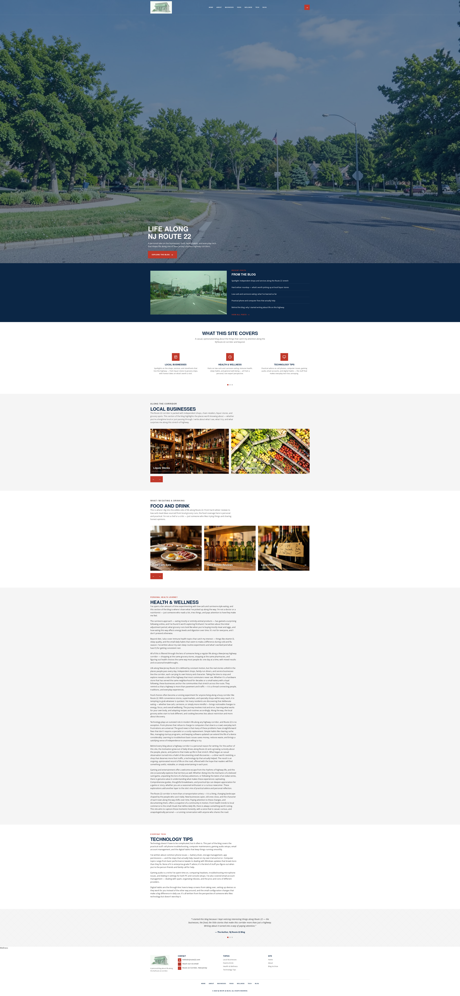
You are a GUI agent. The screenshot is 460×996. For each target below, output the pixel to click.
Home (211, 7)
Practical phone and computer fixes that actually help (253, 300)
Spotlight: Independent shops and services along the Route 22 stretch (260, 280)
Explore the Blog (162, 254)
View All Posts (241, 314)
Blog (265, 7)
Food (239, 7)
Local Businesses (230, 959)
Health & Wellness (230, 966)
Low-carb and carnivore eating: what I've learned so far (254, 294)
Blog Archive (273, 966)
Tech (257, 7)
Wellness (248, 7)
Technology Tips (229, 970)
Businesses (229, 7)
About (218, 7)
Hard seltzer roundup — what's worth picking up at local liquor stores (260, 287)
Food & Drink (228, 963)
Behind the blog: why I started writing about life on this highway (258, 307)
